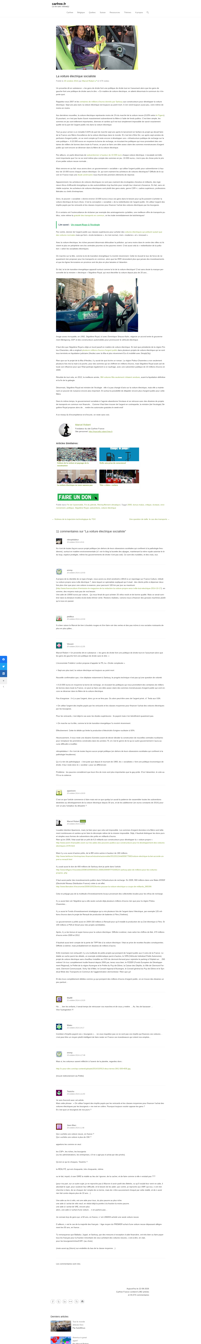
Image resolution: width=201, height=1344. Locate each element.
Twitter (58, 1301)
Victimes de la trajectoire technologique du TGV (74, 519)
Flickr (70, 1301)
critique (148, 505)
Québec (92, 12)
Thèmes (127, 12)
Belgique (81, 12)
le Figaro (160, 115)
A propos (139, 12)
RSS (76, 1301)
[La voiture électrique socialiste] (110, 48)
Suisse (103, 12)
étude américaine (85, 175)
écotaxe (156, 505)
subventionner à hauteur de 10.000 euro (104, 155)
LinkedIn (64, 1301)
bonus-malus (138, 505)
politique (70, 508)
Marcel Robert (88, 81)
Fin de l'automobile (75, 505)
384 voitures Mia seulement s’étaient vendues (120, 377)
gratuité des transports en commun (89, 215)
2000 (129, 505)
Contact (82, 1301)
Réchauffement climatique (108, 505)
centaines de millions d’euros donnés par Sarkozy (101, 102)
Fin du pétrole (90, 505)
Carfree (70, 12)
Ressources (115, 12)
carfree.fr (59, 4)
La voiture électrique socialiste (76, 76)
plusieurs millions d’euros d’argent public (99, 350)
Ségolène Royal (82, 508)
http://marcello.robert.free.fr (101, 431)
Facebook (53, 1301)
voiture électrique (108, 508)
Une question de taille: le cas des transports (149, 519)
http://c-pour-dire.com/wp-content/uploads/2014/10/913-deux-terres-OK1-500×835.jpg (93, 1069)
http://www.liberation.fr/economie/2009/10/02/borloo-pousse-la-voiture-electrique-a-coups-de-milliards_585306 (104, 886)
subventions (95, 508)
